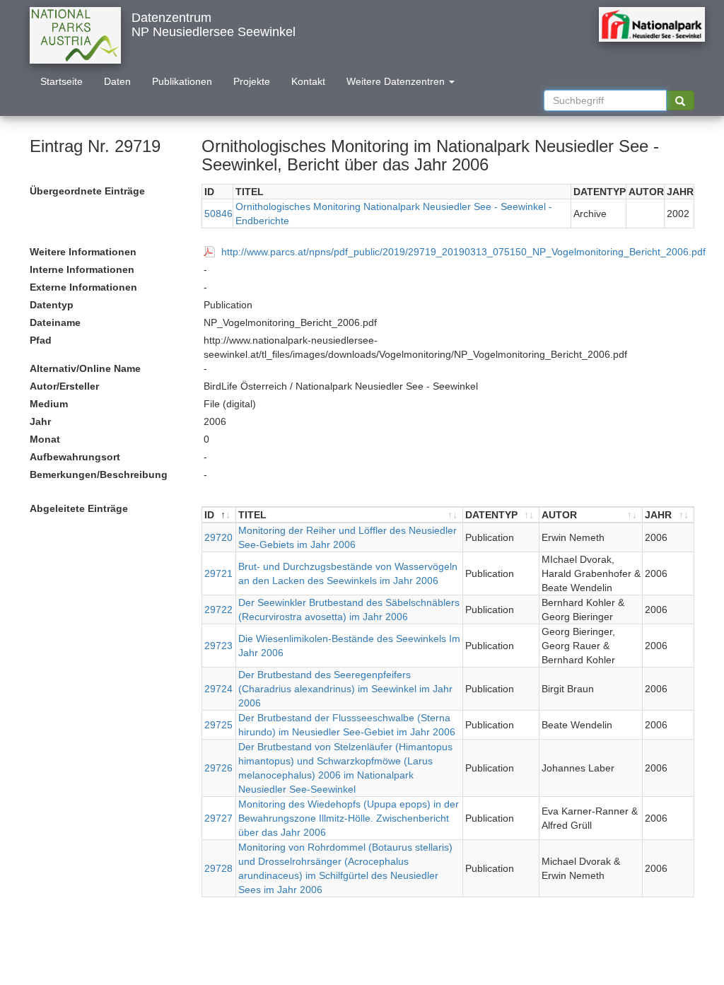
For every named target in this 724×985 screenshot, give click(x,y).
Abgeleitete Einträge (79, 508)
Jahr (40, 421)
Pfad (41, 340)
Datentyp (52, 304)
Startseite (61, 81)
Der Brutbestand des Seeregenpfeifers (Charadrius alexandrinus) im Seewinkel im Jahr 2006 (345, 689)
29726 (218, 768)
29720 (218, 537)
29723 (218, 645)
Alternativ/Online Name (85, 368)
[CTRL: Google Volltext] (680, 100)
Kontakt (308, 81)
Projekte (251, 81)
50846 (218, 213)
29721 (218, 573)
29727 (218, 818)
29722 (218, 609)
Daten (117, 81)
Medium (49, 403)
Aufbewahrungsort (75, 456)
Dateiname (55, 322)
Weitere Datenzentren (397, 81)
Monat (45, 439)
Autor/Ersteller (64, 386)
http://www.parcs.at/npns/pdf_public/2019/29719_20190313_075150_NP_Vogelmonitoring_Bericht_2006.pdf (463, 251)
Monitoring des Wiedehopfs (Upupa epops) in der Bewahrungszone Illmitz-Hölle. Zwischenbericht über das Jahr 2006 (348, 818)
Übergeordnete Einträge (87, 191)
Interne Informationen (82, 269)
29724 (218, 688)
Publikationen (182, 81)
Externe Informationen (83, 287)
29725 (218, 724)
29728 (218, 868)
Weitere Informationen (83, 251)
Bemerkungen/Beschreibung (99, 474)
